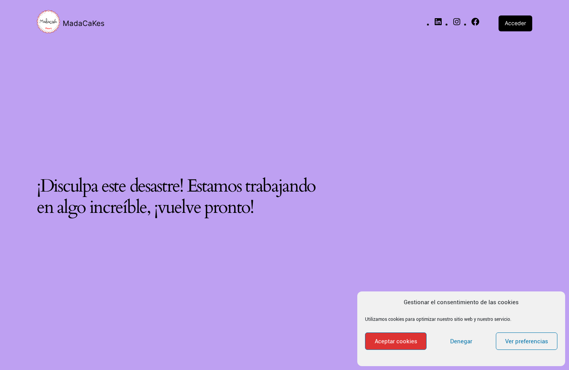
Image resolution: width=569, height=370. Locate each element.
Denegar (461, 341)
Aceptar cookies (396, 341)
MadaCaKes (84, 23)
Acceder (515, 23)
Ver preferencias (526, 341)
